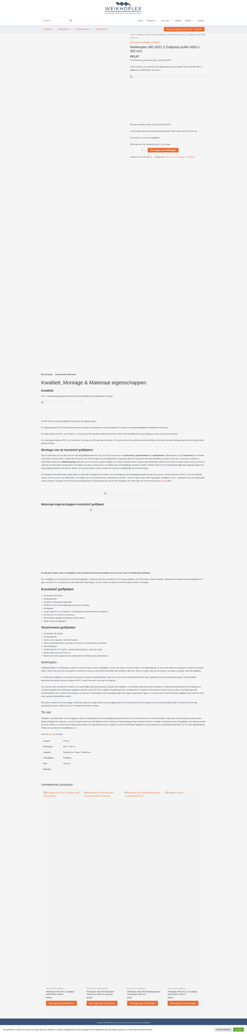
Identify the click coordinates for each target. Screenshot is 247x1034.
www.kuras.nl (60, 487)
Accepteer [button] (238, 1030)
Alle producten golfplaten (156, 35)
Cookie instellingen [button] (223, 1030)
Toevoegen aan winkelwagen (163, 150)
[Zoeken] (71, 20)
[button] (156, 20)
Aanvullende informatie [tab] (65, 374)
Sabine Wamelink (145, 1022)
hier (140, 138)
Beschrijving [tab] (46, 374)
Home (132, 35)
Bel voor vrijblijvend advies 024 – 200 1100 (184, 29)
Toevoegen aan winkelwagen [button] (61, 1003)
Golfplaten (140, 35)
